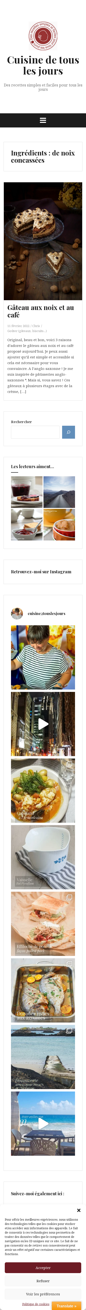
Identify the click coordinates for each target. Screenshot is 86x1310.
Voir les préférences (43, 1294)
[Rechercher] (68, 432)
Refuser (43, 1280)
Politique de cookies (35, 1304)
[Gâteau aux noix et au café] (46, 242)
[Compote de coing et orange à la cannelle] (59, 524)
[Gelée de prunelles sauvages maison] (27, 492)
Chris (36, 326)
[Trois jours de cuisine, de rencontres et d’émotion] (43, 657)
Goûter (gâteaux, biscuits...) (27, 331)
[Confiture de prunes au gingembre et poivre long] (27, 524)
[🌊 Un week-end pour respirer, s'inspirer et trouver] (43, 1057)
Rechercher (21, 421)
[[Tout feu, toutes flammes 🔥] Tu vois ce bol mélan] (43, 857)
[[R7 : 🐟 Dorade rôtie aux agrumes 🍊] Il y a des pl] (43, 990)
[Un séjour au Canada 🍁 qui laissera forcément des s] (43, 724)
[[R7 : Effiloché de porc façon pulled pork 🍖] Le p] (43, 924)
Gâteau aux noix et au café (40, 311)
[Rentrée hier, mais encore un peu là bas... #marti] (43, 1124)
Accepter (43, 1267)
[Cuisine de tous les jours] (43, 37)
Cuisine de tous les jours (43, 65)
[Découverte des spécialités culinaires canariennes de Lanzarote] (59, 492)
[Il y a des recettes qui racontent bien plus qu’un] (43, 790)
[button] (78, 1210)
